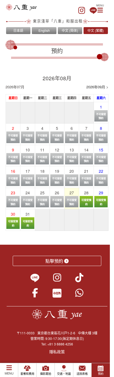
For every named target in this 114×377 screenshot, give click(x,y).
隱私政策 (57, 351)
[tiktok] (79, 279)
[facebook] (35, 294)
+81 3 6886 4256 (60, 344)
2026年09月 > (97, 87)
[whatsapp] (79, 294)
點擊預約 (54, 261)
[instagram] (81, 10)
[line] (93, 10)
